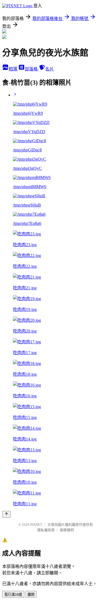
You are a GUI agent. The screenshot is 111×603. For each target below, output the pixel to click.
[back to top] (6, 514)
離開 (30, 594)
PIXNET (36, 525)
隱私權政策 (46, 530)
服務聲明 (67, 530)
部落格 (32, 69)
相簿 (13, 69)
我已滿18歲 (13, 594)
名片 (49, 69)
